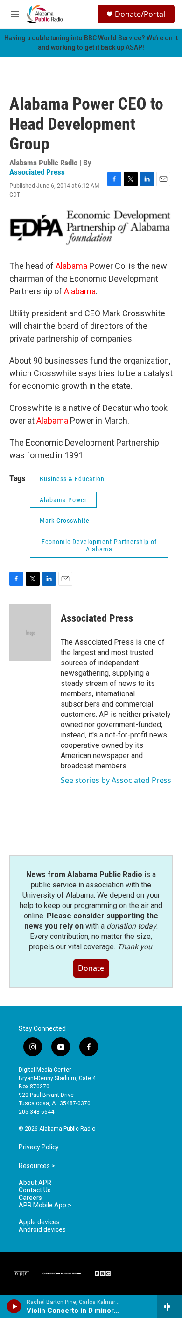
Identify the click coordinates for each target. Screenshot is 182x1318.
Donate (91, 968)
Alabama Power (63, 500)
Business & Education (72, 479)
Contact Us (35, 1190)
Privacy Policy (39, 1147)
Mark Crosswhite (65, 520)
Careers (30, 1197)
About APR (35, 1182)
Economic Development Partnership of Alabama (99, 545)
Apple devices (39, 1222)
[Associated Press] (30, 632)
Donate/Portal (140, 14)
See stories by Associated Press (116, 780)
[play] (14, 1306)
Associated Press (37, 172)
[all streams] (169, 1306)
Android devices (42, 1229)
